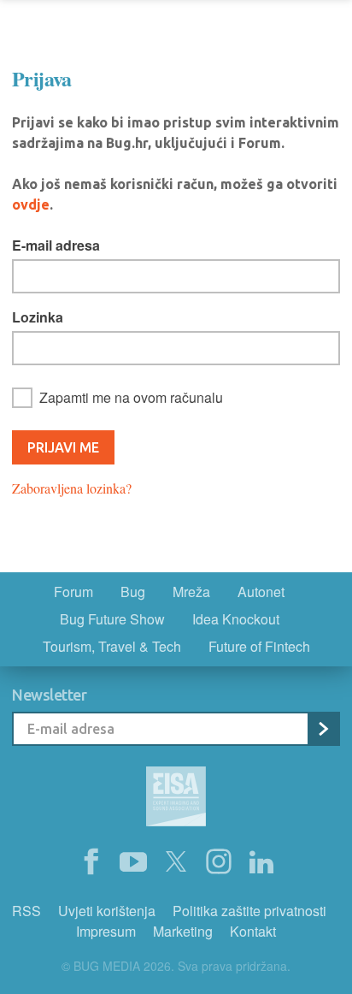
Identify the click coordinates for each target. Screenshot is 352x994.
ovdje (31, 204)
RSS (26, 910)
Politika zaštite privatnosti (249, 910)
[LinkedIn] (261, 862)
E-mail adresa (56, 245)
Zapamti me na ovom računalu (131, 397)
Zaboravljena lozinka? (72, 488)
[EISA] (176, 798)
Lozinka (37, 317)
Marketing (183, 931)
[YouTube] (133, 862)
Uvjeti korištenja (106, 910)
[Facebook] (90, 862)
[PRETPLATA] (323, 728)
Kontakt (253, 931)
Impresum (106, 931)
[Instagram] (218, 862)
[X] (176, 862)
